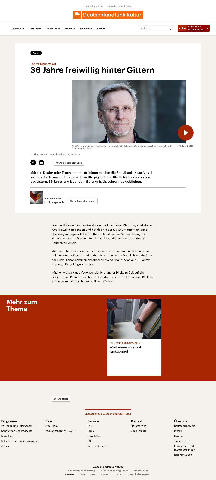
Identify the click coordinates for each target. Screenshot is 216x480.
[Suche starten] (172, 28)
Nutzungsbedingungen (115, 470)
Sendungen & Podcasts (61, 28)
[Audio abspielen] (186, 133)
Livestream (51, 425)
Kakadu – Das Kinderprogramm (19, 440)
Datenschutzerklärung (81, 470)
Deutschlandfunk (94, 6)
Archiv (101, 28)
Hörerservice (138, 425)
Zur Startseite (61, 398)
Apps (91, 430)
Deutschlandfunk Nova (119, 6)
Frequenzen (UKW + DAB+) (60, 430)
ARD (82, 474)
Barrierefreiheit (183, 454)
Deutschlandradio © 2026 (108, 466)
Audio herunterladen (70, 162)
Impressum (141, 470)
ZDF (92, 474)
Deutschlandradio (184, 425)
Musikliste (86, 28)
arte (118, 474)
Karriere (178, 435)
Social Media (138, 430)
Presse (178, 430)
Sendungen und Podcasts (16, 430)
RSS (90, 440)
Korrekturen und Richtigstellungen (184, 447)
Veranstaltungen (98, 445)
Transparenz (181, 440)
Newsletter (94, 435)
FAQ (90, 425)
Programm (35, 28)
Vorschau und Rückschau (16, 425)
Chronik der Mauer (138, 474)
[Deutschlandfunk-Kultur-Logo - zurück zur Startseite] (108, 15)
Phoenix (106, 474)
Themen (16, 28)
